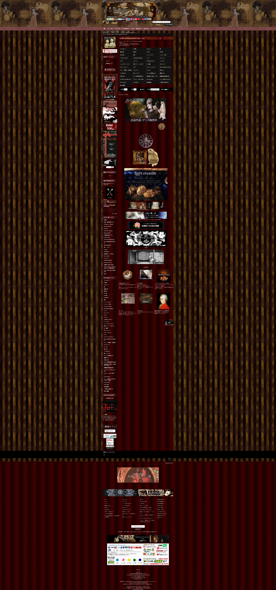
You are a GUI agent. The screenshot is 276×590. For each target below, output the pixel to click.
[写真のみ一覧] (166, 89)
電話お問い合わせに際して (162, 513)
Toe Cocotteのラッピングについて (146, 509)
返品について (159, 517)
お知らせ (141, 499)
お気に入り (107, 507)
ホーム (106, 499)
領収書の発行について (161, 515)
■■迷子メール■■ (160, 509)
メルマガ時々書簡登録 (109, 513)
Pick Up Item (124, 507)
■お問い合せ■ (159, 505)
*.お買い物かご (107, 509)
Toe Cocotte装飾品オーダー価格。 (146, 507)
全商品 (105, 219)
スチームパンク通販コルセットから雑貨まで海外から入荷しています (147, 521)
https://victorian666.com (142, 582)
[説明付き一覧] (169, 89)
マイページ (107, 503)
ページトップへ (170, 460)
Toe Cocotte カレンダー (126, 509)
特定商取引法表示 (160, 499)
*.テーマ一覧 (124, 501)
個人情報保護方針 (160, 503)
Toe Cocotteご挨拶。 (143, 501)
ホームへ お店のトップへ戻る (169, 322)
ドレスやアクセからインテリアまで (146, 518)
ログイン (152, 24)
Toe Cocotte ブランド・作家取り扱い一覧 (129, 514)
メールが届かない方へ (161, 511)
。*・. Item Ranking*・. (126, 505)
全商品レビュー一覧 (125, 511)
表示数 (122, 89)
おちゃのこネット (169, 463)
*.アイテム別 (124, 499)
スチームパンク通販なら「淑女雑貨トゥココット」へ (147, 516)
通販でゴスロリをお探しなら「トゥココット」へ (147, 512)
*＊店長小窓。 (142, 503)
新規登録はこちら (159, 24)
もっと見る (114, 213)
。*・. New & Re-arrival (126, 503)
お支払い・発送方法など (109, 511)
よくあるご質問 (160, 507)
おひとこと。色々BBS (144, 505)
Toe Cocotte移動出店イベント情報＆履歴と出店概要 (112, 516)
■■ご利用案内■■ (160, 501)
